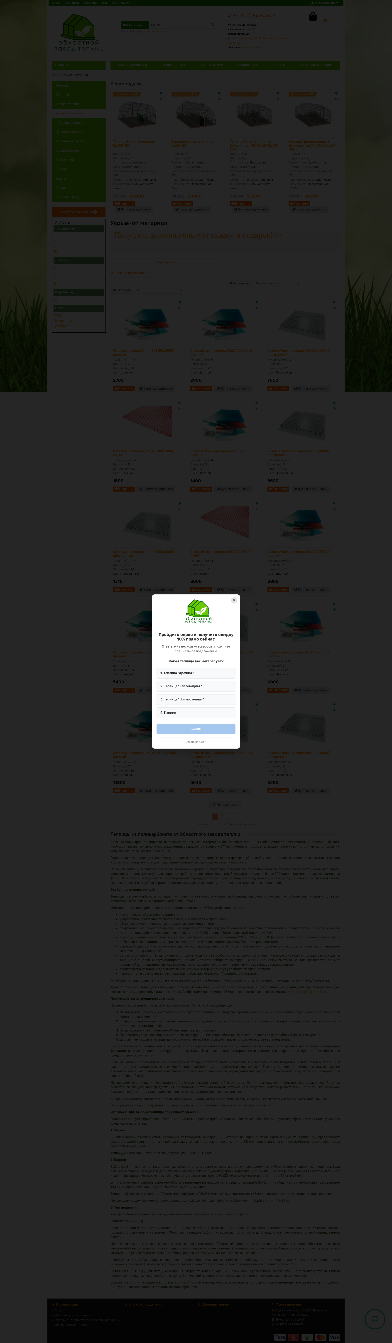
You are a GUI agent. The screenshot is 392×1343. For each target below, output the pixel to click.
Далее (196, 728)
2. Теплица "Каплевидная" (181, 686)
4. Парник (168, 713)
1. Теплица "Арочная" (177, 673)
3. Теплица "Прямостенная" (182, 699)
